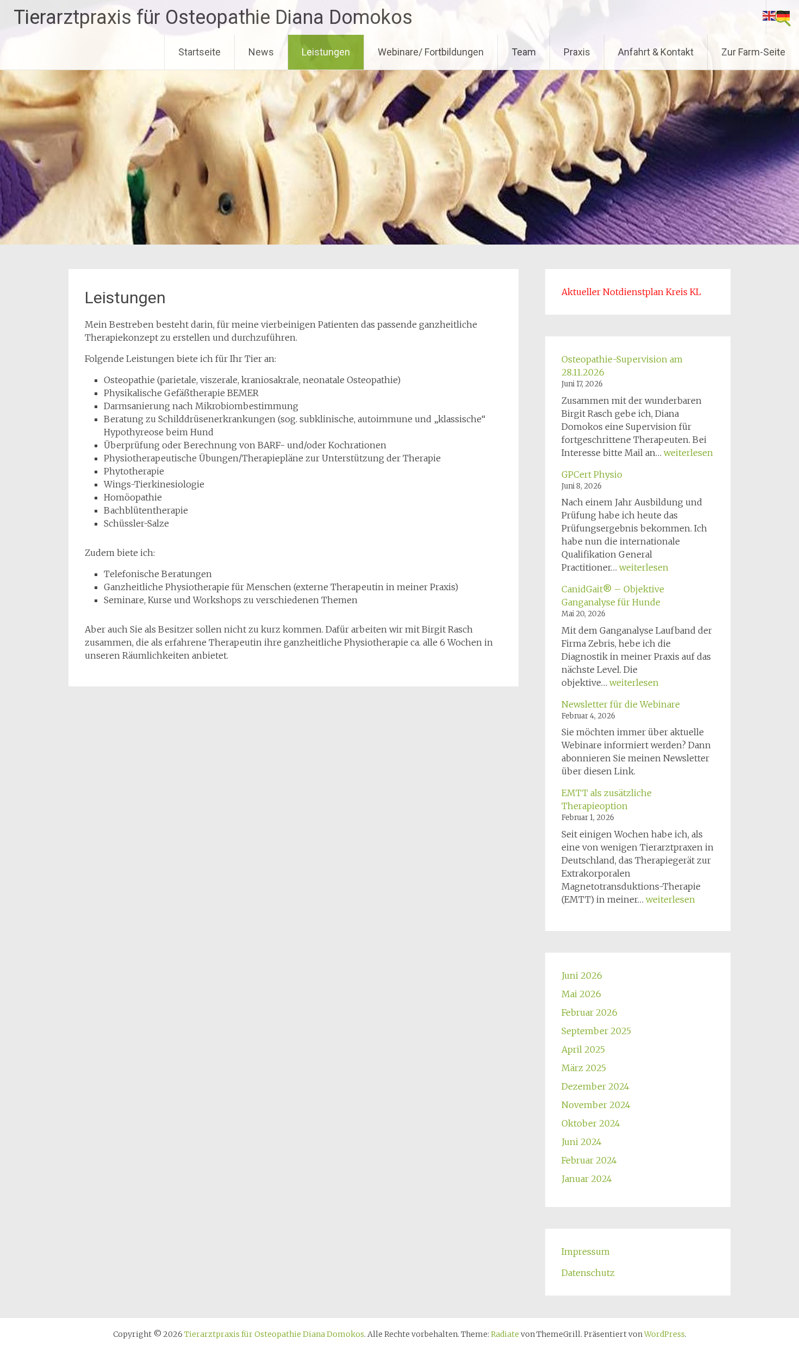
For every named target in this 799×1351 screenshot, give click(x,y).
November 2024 (596, 1104)
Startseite (199, 52)
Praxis (577, 52)
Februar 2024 (589, 1160)
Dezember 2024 (595, 1086)
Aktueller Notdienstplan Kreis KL (631, 291)
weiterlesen (688, 452)
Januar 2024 (586, 1178)
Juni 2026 (581, 975)
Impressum (585, 1251)
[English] (770, 14)
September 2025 (596, 1030)
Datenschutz (588, 1272)
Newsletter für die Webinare (620, 704)
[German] (784, 14)
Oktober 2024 (590, 1123)
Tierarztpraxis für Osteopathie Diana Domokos (213, 17)
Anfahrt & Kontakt (656, 52)
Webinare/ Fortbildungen (431, 52)
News (261, 52)
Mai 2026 (581, 994)
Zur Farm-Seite (753, 52)
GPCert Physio (591, 474)
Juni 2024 (581, 1141)
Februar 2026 (589, 1012)
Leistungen (326, 52)
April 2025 (583, 1049)
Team (523, 52)
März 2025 (583, 1067)
